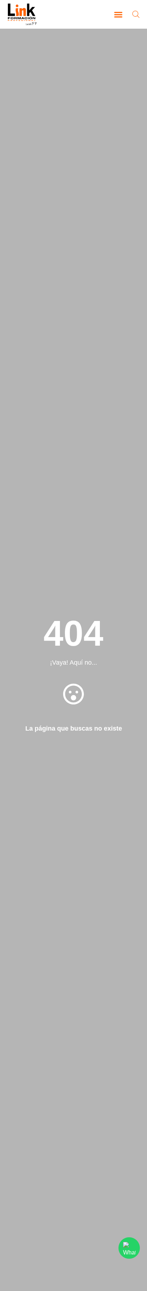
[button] (118, 14)
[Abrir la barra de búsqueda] (136, 14)
